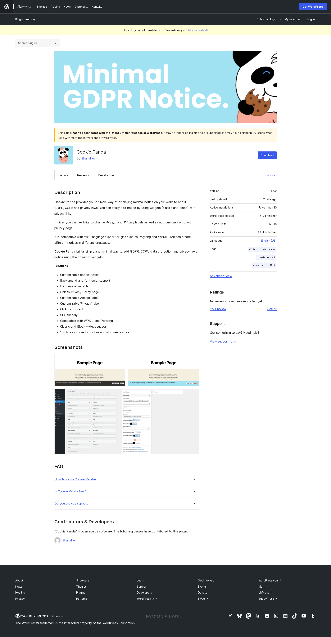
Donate (204, 592)
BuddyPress (268, 598)
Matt (263, 586)
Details (63, 175)
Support (271, 175)
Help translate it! (197, 30)
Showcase (82, 580)
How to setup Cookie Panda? (75, 479)
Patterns (81, 598)
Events (202, 586)
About (19, 580)
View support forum (224, 341)
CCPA (252, 249)
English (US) (269, 240)
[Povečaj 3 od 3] (194, 394)
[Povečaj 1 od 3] (120, 359)
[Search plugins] (56, 43)
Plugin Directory (25, 19)
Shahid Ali (88, 158)
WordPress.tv (147, 598)
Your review (218, 309)
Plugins (80, 592)
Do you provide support (71, 503)
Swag (203, 598)
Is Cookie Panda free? (70, 491)
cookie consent (266, 257)
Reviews (83, 175)
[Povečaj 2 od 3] (194, 359)
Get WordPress (313, 6)
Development (107, 175)
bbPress (265, 592)
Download (267, 155)
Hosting (20, 592)
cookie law (259, 265)
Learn (140, 580)
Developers (144, 592)
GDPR (272, 265)
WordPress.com (270, 580)
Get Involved (206, 580)
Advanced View (221, 276)
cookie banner (267, 249)
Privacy (20, 598)
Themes (81, 586)
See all (272, 309)
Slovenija (57, 616)
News (18, 586)
